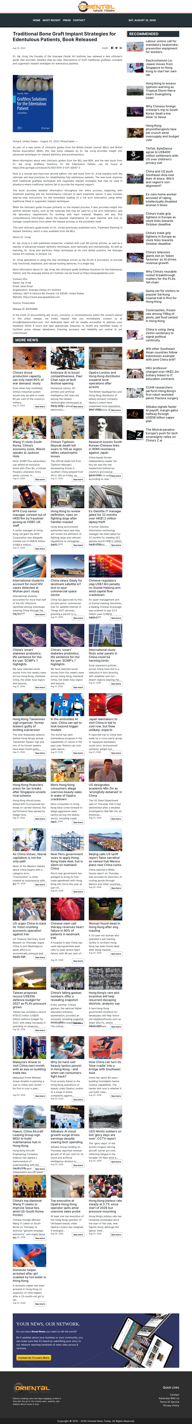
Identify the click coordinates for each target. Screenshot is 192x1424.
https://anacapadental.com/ (98, 273)
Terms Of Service (169, 1401)
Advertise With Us (169, 1398)
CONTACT (79, 20)
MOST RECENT (52, 20)
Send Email (26, 286)
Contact (174, 1394)
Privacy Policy (171, 1405)
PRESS (67, 20)
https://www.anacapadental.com (41, 296)
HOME (36, 20)
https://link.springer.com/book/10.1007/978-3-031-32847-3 (46, 167)
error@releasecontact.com (28, 322)
